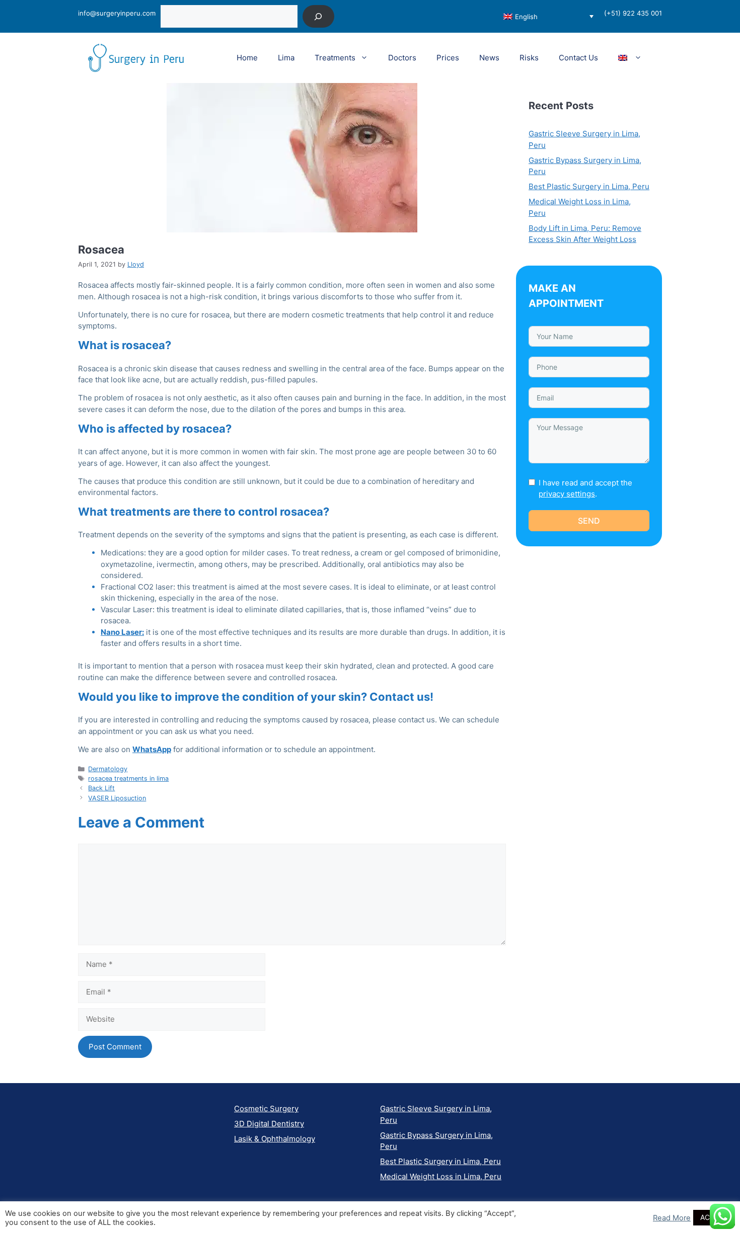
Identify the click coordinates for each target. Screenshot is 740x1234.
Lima (286, 57)
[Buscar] (318, 16)
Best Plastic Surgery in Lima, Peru (589, 186)
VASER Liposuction (117, 798)
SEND (589, 521)
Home (247, 57)
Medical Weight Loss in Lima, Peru (440, 1176)
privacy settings (567, 494)
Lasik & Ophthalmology (274, 1138)
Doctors (402, 57)
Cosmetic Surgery (266, 1108)
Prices (447, 57)
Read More (672, 1217)
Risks (529, 57)
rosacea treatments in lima (128, 778)
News (489, 57)
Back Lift (101, 788)
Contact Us (578, 57)
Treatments (335, 57)
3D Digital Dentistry (269, 1123)
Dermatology (107, 769)
